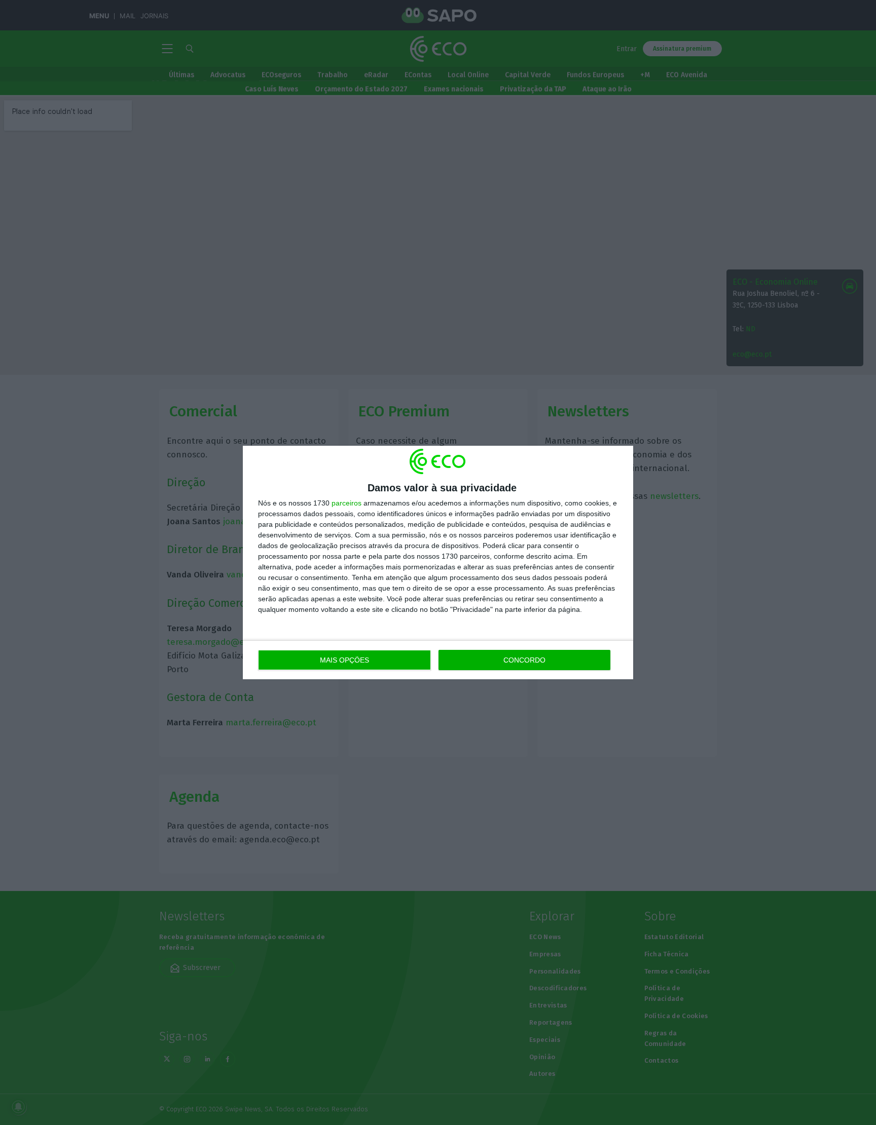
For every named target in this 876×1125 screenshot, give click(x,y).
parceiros (346, 503)
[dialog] (438, 562)
